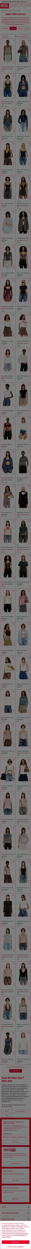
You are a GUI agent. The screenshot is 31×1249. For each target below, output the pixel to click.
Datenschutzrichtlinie (18, 1235)
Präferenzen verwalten (22, 1233)
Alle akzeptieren (15, 1242)
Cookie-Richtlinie (6, 1237)
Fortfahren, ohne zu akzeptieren (15, 1246)
